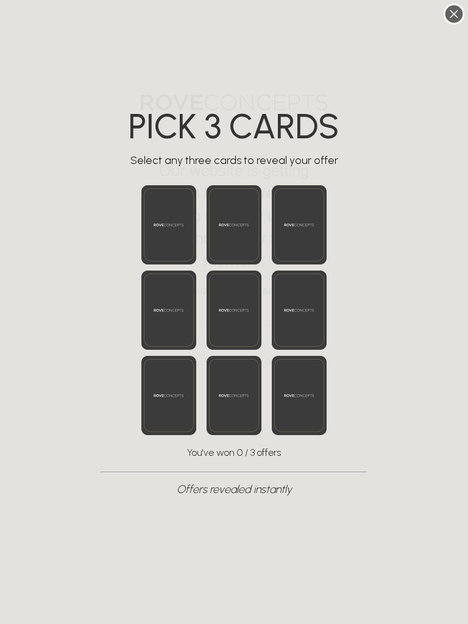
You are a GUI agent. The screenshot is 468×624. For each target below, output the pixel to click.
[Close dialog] (454, 14)
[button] (168, 224)
